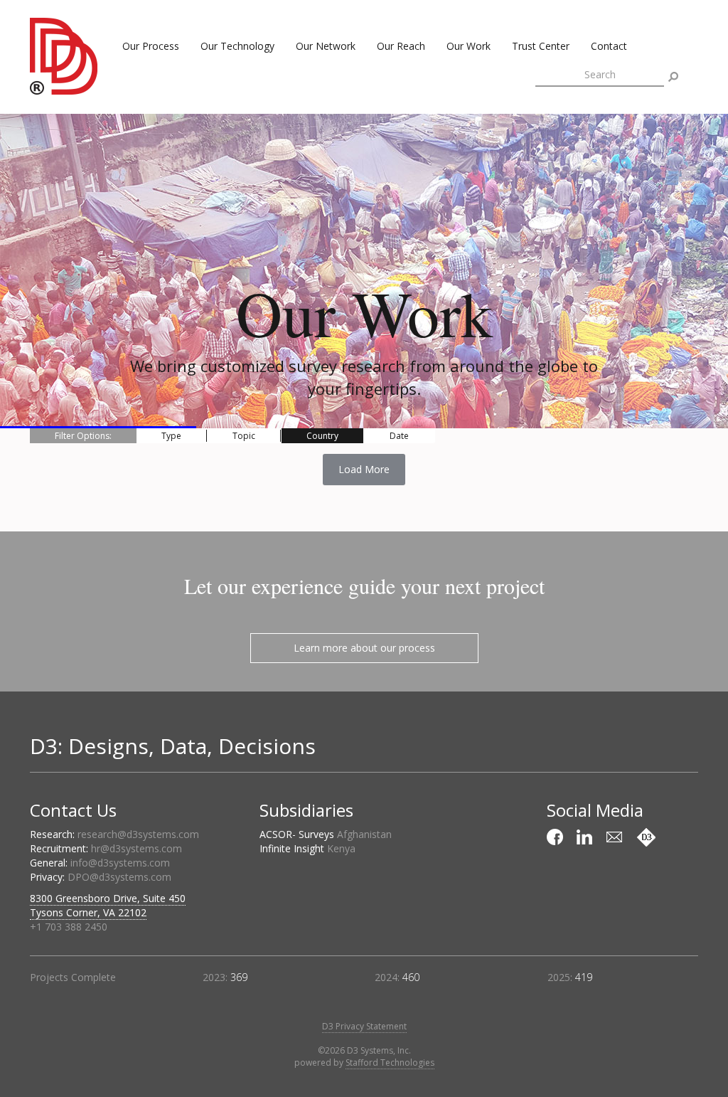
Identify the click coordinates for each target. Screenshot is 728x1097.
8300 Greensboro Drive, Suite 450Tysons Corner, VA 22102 (108, 905)
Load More (364, 469)
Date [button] (399, 436)
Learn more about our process (364, 648)
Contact (609, 46)
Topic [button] (243, 436)
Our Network (325, 46)
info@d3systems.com (120, 862)
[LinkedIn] (586, 837)
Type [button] (171, 436)
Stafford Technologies (390, 1062)
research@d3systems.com (138, 834)
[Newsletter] (616, 837)
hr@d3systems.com (136, 848)
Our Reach (401, 46)
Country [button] (322, 436)
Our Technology (237, 46)
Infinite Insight (307, 848)
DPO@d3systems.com (119, 877)
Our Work (468, 46)
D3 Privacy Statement (364, 1026)
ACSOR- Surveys (325, 834)
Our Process (150, 46)
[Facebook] (557, 837)
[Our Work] (646, 837)
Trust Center (540, 46)
